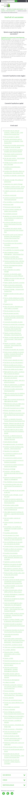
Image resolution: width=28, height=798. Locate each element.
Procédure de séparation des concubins (14, 349)
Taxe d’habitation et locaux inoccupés (13, 481)
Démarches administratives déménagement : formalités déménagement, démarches (11, 669)
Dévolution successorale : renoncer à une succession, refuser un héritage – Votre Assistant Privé (13, 686)
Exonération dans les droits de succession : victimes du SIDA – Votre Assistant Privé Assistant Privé (13, 132)
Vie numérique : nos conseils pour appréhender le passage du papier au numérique (13, 528)
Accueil (2, 9)
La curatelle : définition (9, 649)
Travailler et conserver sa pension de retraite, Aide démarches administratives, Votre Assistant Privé (14, 501)
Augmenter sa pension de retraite (12, 561)
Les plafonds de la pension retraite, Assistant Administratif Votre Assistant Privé (13, 230)
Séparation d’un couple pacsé (11, 451)
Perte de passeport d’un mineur (12, 311)
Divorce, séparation (9, 697)
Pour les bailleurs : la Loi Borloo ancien (13, 202)
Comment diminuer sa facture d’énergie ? (14, 546)
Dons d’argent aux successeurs (12, 707)
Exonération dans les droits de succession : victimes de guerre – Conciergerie (12, 761)
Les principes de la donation (11, 240)
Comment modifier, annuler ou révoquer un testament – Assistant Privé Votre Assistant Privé (14, 615)
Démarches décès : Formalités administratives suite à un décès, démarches (12, 654)
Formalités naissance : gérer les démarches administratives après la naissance (13, 675)
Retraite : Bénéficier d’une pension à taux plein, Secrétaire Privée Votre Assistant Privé (14, 414)
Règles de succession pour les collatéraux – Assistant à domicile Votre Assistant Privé (14, 395)
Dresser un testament (9, 709)
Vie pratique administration (11, 532)
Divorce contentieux (9, 691)
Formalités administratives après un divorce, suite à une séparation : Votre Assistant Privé (13, 141)
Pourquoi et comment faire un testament (14, 324)
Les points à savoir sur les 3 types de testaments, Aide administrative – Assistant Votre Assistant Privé (13, 236)
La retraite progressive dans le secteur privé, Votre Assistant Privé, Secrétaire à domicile (14, 431)
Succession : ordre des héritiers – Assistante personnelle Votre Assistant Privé (13, 473)
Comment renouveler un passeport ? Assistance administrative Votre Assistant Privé (14, 625)
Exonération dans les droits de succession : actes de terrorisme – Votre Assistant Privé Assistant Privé (14, 755)
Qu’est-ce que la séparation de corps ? (13, 360)
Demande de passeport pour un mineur (14, 660)
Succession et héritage (9, 469)
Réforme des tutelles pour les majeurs (13, 369)
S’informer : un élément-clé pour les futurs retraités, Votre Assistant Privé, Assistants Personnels (13, 437)
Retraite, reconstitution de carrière (12, 410)
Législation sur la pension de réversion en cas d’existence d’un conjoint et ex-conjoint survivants (13, 218)
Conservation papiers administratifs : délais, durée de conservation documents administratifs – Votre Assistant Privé (14, 640)
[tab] (14, 775)
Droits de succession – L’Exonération (13, 729)
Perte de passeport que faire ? (11, 313)
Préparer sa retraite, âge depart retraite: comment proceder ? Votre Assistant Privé (14, 339)
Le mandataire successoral (10, 213)
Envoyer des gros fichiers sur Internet (13, 747)
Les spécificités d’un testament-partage (14, 250)
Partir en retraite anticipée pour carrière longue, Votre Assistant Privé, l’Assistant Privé (14, 299)
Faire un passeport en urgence (11, 136)
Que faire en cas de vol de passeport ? (13, 362)
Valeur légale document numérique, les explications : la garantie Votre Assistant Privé (14, 513)
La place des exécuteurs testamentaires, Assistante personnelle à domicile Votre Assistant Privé (14, 317)
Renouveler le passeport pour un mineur (14, 408)
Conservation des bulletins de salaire (13, 322)
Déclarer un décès (8, 658)
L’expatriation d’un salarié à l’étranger (13, 184)
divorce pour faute (8, 204)
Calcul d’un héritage (9, 577)
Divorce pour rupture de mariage (12, 207)
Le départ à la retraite (9, 682)
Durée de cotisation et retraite (11, 736)
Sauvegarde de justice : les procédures (13, 444)
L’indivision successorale (10, 195)
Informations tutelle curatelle (11, 505)
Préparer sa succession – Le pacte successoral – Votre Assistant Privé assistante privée (12, 345)
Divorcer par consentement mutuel (13, 700)
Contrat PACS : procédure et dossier (13, 644)
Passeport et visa (8, 304)
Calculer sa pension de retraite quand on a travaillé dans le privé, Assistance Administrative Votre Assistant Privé (14, 581)
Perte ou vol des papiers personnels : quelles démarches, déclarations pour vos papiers (13, 557)
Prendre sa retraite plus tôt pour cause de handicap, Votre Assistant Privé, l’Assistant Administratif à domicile (13, 328)
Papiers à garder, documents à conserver (14, 282)
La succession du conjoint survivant (13, 457)
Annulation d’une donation (11, 553)
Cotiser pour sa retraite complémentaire (14, 647)
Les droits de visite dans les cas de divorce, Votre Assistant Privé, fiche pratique (13, 224)
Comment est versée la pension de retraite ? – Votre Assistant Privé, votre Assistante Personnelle (13, 609)
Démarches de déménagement (11, 679)
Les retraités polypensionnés (11, 247)
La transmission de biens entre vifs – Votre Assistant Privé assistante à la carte (13, 486)
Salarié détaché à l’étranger (11, 441)
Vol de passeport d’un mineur (11, 535)
